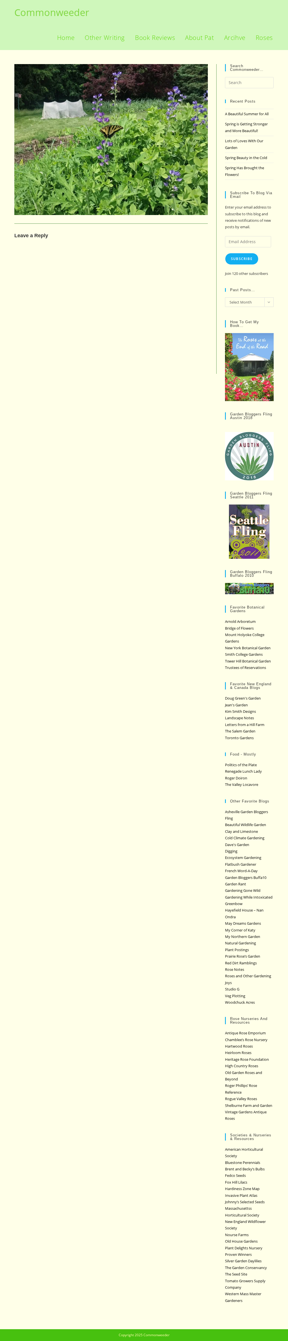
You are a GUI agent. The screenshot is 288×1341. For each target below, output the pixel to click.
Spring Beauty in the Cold (246, 157)
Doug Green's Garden (243, 698)
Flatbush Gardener (240, 864)
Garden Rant (235, 884)
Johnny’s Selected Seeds (245, 1201)
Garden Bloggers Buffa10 (245, 877)
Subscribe (242, 258)
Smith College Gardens (244, 654)
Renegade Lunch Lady (243, 771)
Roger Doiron (236, 778)
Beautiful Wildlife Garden (245, 824)
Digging (231, 851)
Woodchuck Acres (240, 1002)
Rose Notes (234, 969)
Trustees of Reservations (245, 667)
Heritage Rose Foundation (247, 1059)
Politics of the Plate (241, 764)
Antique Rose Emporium (245, 1032)
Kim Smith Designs (240, 711)
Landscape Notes (239, 717)
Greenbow (233, 903)
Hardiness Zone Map (242, 1188)
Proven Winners (238, 1254)
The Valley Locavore (241, 784)
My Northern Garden (242, 936)
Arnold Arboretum (240, 621)
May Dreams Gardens (243, 923)
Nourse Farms (237, 1234)
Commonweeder (51, 12)
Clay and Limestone (241, 831)
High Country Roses (241, 1065)
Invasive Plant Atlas (241, 1195)
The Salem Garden (240, 731)
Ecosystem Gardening (243, 857)
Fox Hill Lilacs (236, 1182)
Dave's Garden (237, 844)
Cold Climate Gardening (244, 837)
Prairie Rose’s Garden (242, 956)
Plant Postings (237, 949)
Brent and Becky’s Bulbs (245, 1169)
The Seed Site (236, 1274)
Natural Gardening (240, 943)
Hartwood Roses (239, 1046)
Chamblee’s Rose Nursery (246, 1039)
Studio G (232, 989)
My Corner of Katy (240, 930)
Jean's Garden (236, 704)
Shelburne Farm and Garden (248, 1105)
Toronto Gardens (239, 737)
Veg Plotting (235, 995)
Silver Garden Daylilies (243, 1260)
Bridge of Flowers (239, 628)
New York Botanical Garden (248, 647)
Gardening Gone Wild (242, 890)
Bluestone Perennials (242, 1162)
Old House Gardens (241, 1241)
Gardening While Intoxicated (249, 897)
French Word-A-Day (241, 870)
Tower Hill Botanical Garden (248, 661)
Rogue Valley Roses (241, 1098)
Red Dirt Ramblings (241, 962)
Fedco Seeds (235, 1175)
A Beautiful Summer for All (247, 113)
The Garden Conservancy (246, 1267)
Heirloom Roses (238, 1052)
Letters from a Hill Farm (244, 724)
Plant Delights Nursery (243, 1247)
